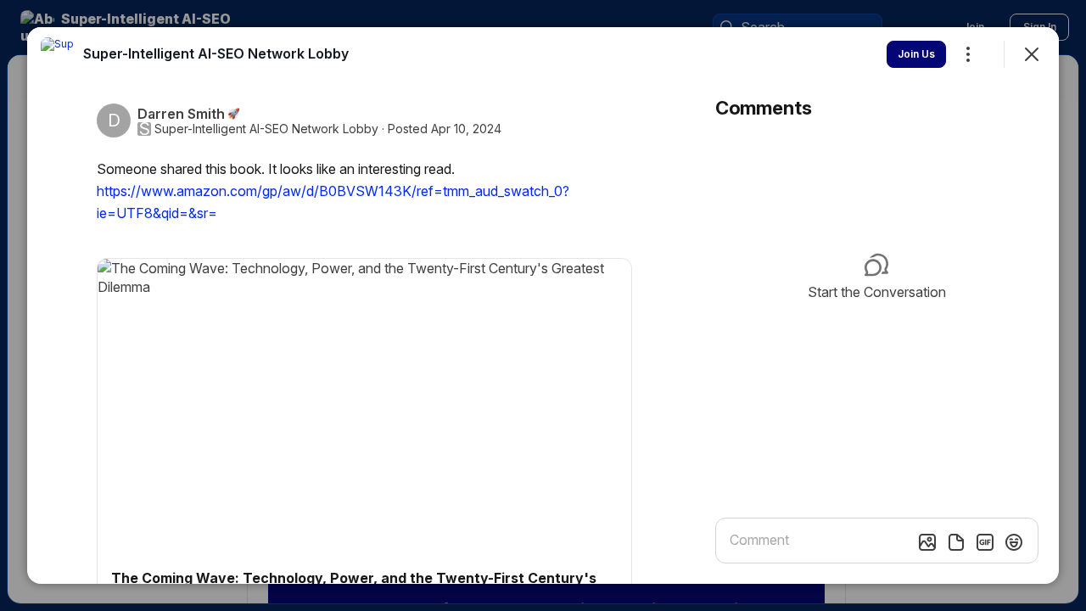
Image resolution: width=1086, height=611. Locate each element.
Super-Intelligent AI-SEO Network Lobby (266, 129)
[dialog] (543, 305)
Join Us (916, 54)
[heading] (216, 53)
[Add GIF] (985, 542)
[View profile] (58, 54)
